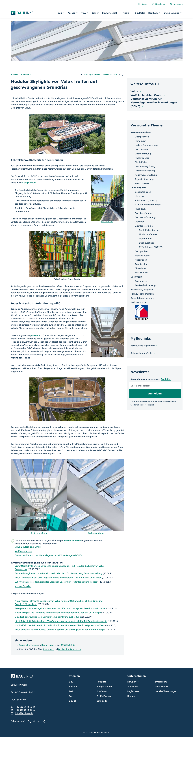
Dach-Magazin (48, 645)
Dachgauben (141, 251)
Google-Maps (29, 182)
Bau (71, 681)
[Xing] (44, 721)
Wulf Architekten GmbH (147, 95)
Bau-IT (95, 13)
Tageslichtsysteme (28, 645)
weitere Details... (23, 586)
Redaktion (26, 74)
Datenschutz (161, 686)
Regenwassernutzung (146, 175)
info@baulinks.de (24, 713)
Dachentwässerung (145, 170)
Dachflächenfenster (149, 230)
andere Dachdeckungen (147, 145)
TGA (71, 691)
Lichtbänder (145, 238)
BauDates (140, 13)
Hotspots (101, 681)
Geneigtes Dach (143, 192)
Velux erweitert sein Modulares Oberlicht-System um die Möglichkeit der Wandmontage (59, 629)
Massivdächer (142, 158)
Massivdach (141, 259)
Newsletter (132, 681)
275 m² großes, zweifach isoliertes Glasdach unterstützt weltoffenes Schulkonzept (56, 581)
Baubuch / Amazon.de (69, 649)
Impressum (161, 681)
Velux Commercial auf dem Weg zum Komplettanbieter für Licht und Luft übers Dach (58, 577)
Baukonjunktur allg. (145, 285)
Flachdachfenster (148, 234)
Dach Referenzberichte (142, 298)
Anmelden (132, 686)
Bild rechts (36, 335)
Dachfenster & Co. (144, 225)
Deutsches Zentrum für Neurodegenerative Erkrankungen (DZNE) (48, 555)
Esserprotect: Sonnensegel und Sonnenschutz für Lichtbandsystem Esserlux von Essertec (60, 608)
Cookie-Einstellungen (166, 691)
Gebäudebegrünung (145, 166)
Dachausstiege (146, 242)
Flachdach (48, 649)
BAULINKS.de (67, 645)
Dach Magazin (138, 187)
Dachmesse (141, 281)
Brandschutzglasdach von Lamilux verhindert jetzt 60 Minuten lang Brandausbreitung (58, 573)
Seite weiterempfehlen (142, 353)
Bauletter (166, 379)
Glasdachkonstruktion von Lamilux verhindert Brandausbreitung (48, 617)
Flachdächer (141, 162)
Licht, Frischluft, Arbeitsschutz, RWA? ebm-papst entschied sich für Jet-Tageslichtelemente (61, 621)
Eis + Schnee (141, 272)
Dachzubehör (142, 149)
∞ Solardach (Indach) (146, 200)
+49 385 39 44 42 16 (25, 710)
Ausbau (73, 686)
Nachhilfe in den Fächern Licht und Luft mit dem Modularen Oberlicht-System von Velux (60, 625)
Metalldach (140, 141)
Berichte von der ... (140, 302)
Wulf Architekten (23, 551)
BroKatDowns (104, 696)
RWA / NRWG (142, 183)
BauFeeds (102, 700)
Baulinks (14, 74)
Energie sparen (104, 686)
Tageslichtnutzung (144, 179)
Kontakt (131, 696)
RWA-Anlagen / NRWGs (151, 247)
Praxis (72, 696)
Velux (135, 91)
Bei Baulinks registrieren (143, 345)
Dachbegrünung (143, 213)
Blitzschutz (140, 268)
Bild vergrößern (39, 533)
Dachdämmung (143, 153)
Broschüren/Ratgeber (142, 289)
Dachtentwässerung (145, 217)
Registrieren (133, 691)
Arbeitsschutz (142, 264)
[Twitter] (30, 721)
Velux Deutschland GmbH (28, 546)
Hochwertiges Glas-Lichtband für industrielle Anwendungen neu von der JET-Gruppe (58, 612)
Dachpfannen (142, 136)
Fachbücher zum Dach (142, 293)
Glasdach (139, 221)
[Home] (38, 678)
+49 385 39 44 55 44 (25, 706)
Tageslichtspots (143, 255)
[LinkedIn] (39, 721)
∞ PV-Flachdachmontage (148, 204)
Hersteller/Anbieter (141, 132)
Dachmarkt (136, 276)
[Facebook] (34, 721)
